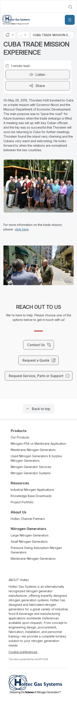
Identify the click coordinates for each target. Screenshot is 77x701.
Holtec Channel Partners (28, 519)
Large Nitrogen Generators (30, 535)
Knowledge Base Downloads (31, 496)
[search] (70, 7)
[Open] (70, 20)
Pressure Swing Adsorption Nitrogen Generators (36, 550)
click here (22, 229)
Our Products (20, 437)
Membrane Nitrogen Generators (33, 450)
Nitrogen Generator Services (31, 467)
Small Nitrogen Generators (29, 541)
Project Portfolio (22, 502)
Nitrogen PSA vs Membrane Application (38, 443)
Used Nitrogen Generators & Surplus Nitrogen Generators (36, 458)
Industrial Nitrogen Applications (32, 489)
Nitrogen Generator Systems (31, 473)
